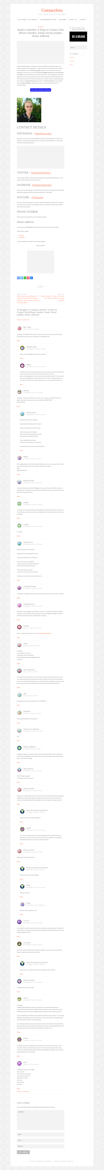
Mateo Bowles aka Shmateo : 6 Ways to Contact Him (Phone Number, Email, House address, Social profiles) (28, 298)
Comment (21, 1112)
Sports (71, 64)
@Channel (37, 197)
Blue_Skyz (27, 327)
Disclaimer (62, 19)
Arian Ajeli (22, 237)
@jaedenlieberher (41, 172)
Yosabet (26, 626)
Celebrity (83, 19)
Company (72, 61)
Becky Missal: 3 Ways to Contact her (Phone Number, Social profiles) (52, 297)
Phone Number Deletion (48, 19)
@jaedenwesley (43, 133)
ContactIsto (52, 10)
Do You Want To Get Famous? (27, 19)
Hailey (28, 364)
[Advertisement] (40, 52)
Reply (18, 340)
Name (20, 1134)
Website (20, 1146)
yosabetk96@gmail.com (44, 633)
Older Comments (23, 320)
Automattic (70, 1161)
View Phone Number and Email (40, 90)
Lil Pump (21, 235)
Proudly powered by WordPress (40, 1161)
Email (20, 1140)
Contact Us (73, 19)
